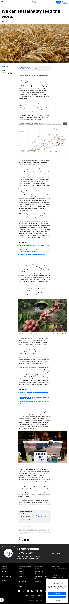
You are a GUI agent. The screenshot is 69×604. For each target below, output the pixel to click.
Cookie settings (57, 600)
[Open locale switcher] (2, 600)
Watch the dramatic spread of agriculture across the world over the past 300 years (35, 250)
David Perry (5, 66)
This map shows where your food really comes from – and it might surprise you (35, 397)
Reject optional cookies (57, 597)
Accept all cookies (57, 593)
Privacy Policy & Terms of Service (34, 595)
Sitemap (34, 597)
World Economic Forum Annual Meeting (30, 69)
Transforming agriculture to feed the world (32, 254)
